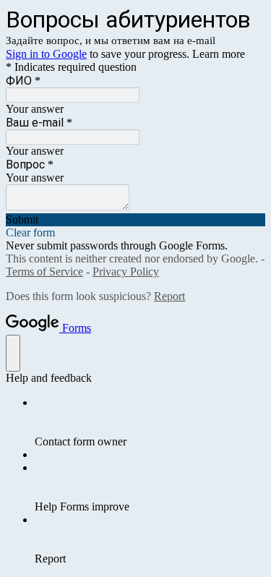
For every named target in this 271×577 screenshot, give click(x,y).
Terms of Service (44, 271)
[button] (135, 219)
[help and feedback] (13, 353)
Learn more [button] (218, 54)
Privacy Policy (126, 271)
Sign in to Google (46, 54)
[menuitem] (150, 422)
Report (169, 296)
